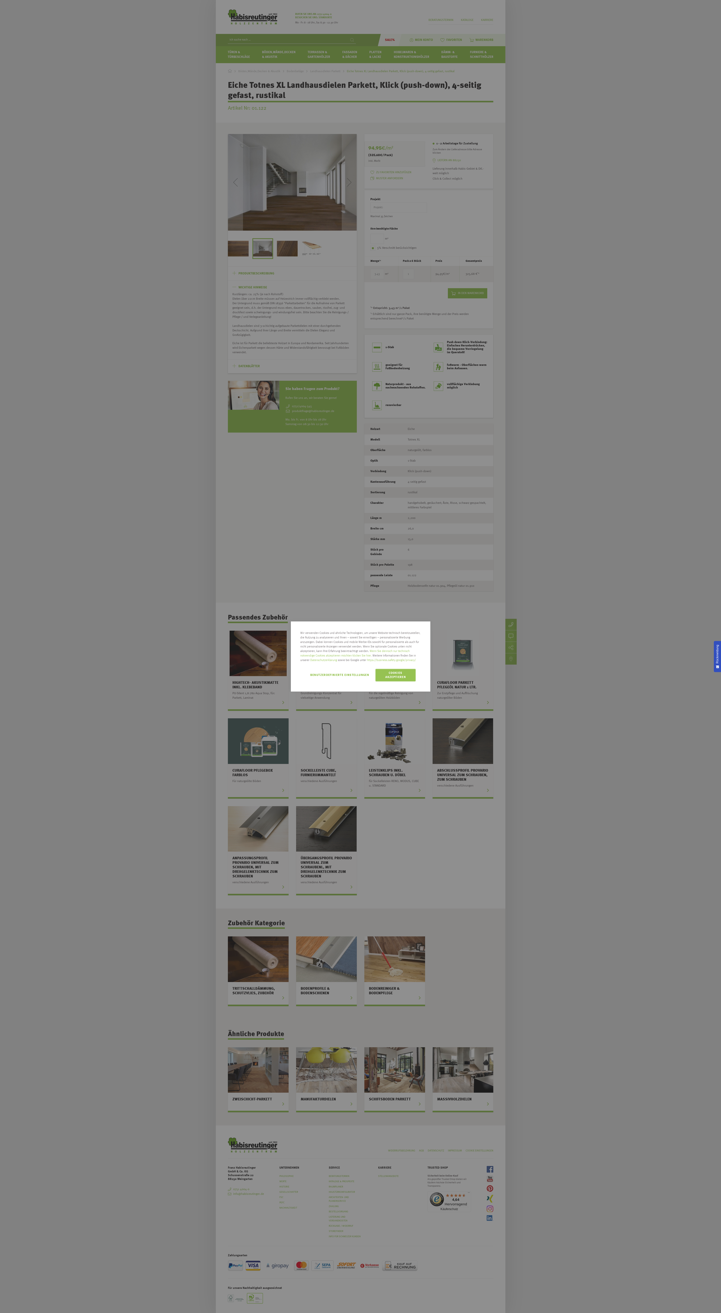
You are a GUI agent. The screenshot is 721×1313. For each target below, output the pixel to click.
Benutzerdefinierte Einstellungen (339, 675)
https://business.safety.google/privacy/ (391, 660)
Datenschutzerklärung (323, 660)
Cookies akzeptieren (395, 675)
